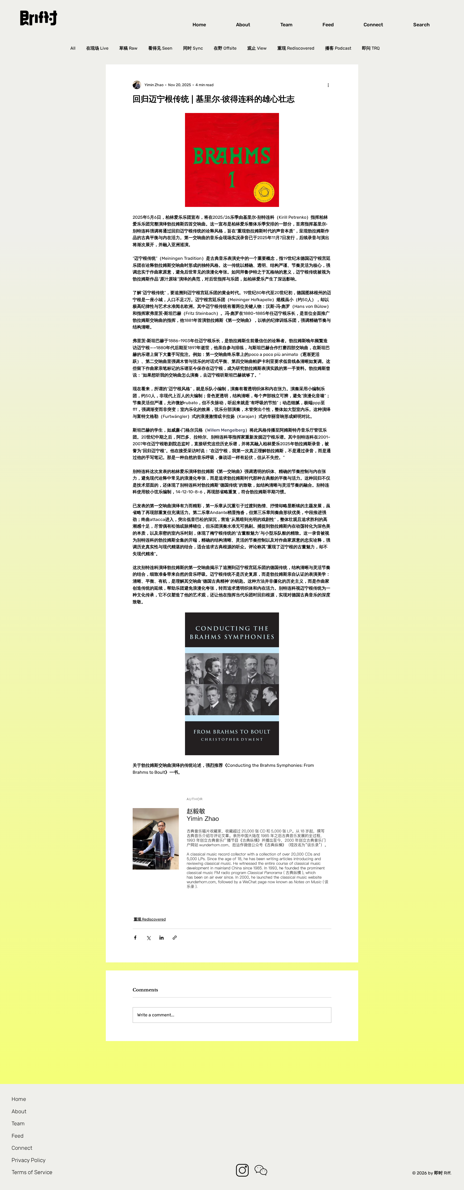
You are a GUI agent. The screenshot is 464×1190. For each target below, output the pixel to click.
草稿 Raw (128, 48)
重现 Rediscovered (295, 48)
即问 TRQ (371, 48)
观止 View (257, 48)
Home (19, 1099)
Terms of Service (32, 1172)
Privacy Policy (29, 1160)
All (72, 48)
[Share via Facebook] (135, 937)
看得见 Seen (160, 48)
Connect (22, 1148)
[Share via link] (174, 937)
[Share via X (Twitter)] (148, 937)
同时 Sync (193, 48)
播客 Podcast (338, 48)
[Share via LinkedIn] (161, 937)
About (19, 1111)
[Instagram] (242, 1170)
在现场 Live (97, 48)
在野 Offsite (225, 48)
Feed (18, 1136)
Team (18, 1123)
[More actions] (328, 85)
